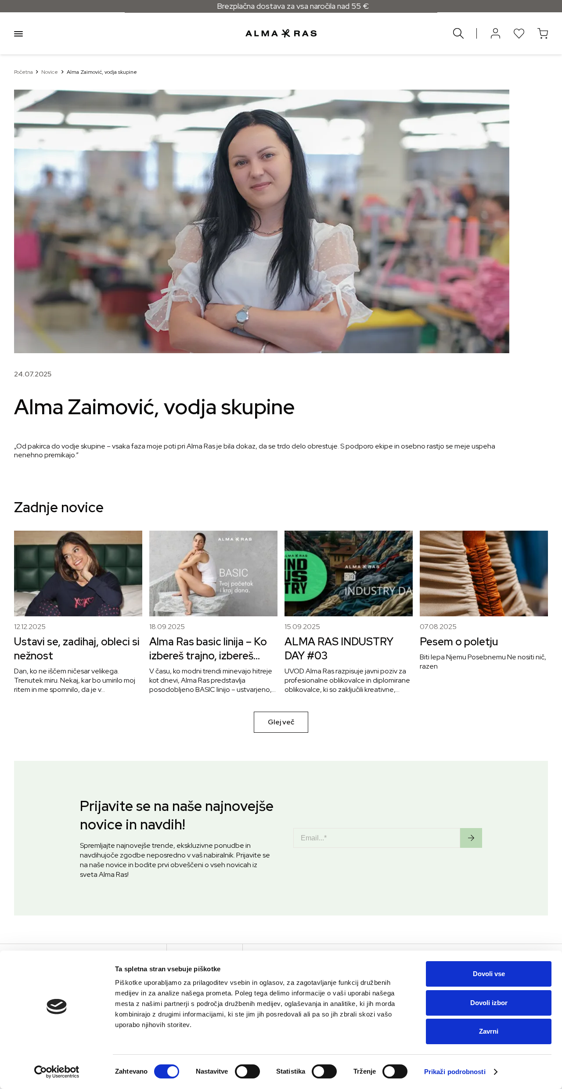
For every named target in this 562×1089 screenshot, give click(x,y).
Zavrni (488, 1031)
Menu (18, 33)
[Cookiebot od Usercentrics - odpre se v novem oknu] (56, 1071)
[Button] (495, 33)
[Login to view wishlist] (519, 33)
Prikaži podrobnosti (455, 1071)
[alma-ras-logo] (280, 33)
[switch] (247, 1071)
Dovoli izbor (489, 1002)
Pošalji (471, 838)
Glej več (281, 722)
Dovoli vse (489, 973)
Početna (23, 72)
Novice (49, 72)
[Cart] (542, 33)
